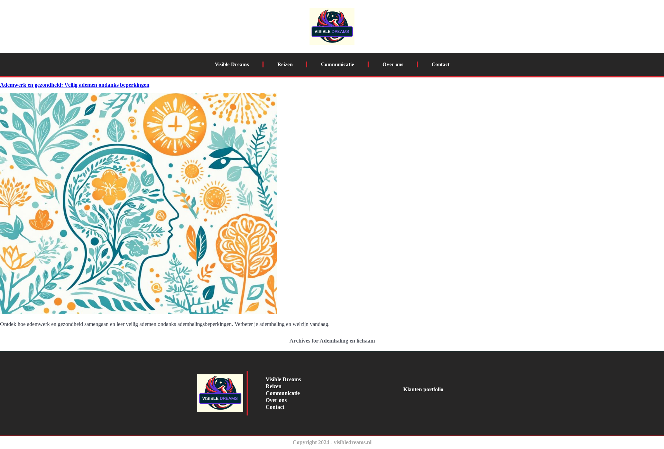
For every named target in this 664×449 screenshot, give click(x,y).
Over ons (392, 64)
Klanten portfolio (423, 389)
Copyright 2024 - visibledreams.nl (332, 442)
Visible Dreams (232, 64)
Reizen (285, 64)
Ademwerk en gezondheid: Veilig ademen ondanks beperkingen (74, 85)
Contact (441, 64)
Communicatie (337, 64)
